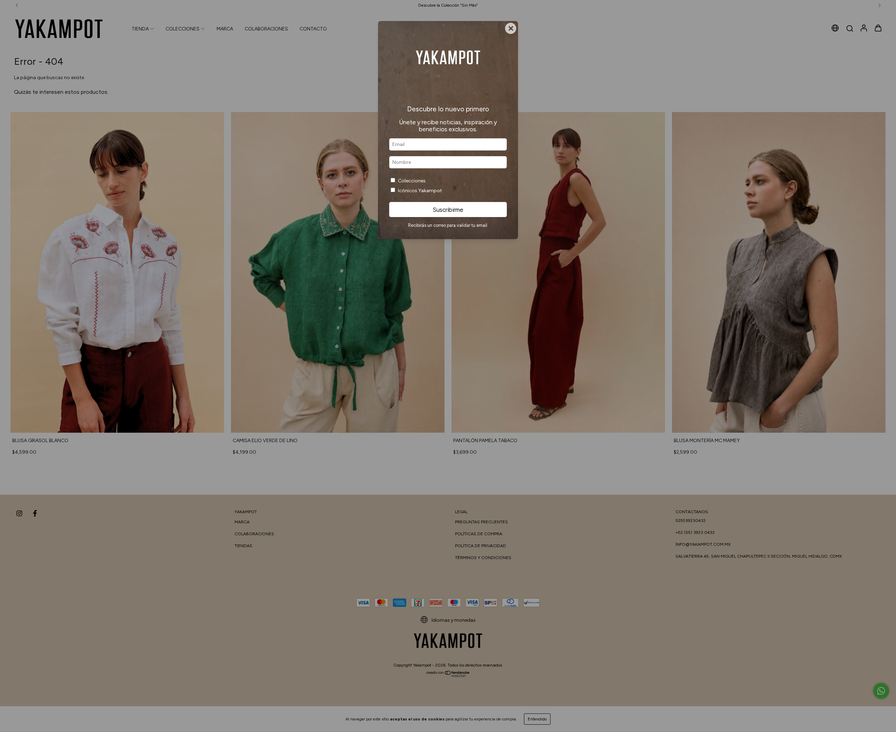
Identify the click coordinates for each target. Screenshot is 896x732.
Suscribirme (448, 209)
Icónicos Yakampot (420, 191)
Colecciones (412, 181)
